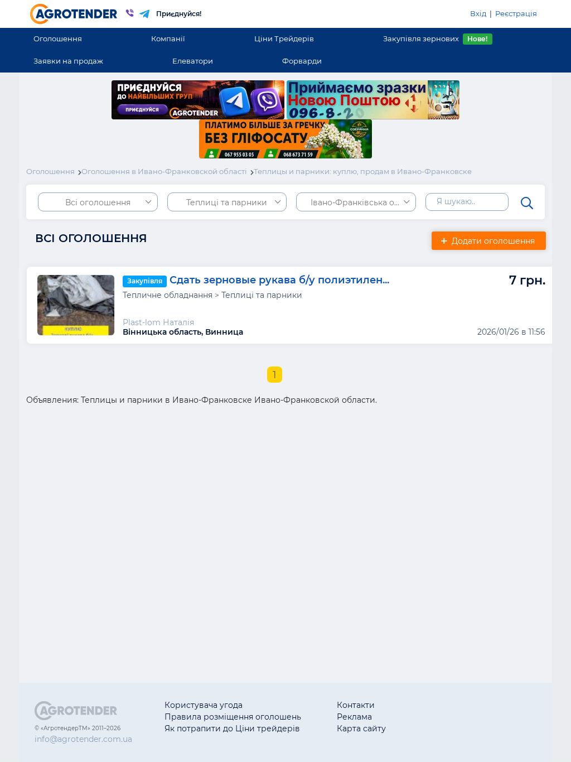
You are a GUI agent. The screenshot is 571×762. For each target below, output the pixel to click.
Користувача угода (203, 705)
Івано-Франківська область (363, 202)
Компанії (168, 38)
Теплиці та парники (226, 202)
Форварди (302, 60)
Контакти (356, 705)
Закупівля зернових (435, 38)
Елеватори (192, 60)
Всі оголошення (97, 202)
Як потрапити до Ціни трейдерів (232, 729)
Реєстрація (516, 13)
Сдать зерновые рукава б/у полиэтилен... (279, 280)
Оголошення (57, 38)
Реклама (354, 717)
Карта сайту (361, 729)
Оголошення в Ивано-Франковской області (164, 171)
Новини (439, 729)
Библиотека (448, 705)
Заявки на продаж (68, 60)
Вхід (478, 13)
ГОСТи (436, 717)
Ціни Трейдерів (284, 38)
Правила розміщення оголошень (232, 717)
